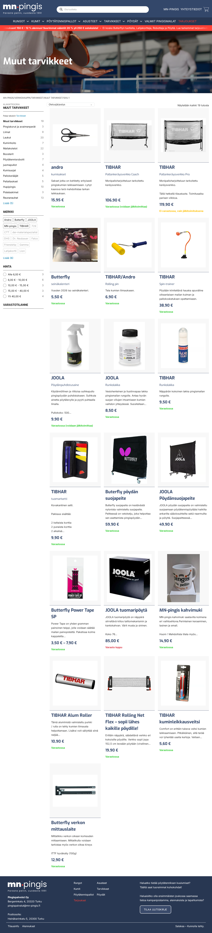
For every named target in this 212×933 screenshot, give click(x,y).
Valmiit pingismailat (160, 21)
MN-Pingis (171, 9)
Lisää (8, 203)
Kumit (35, 21)
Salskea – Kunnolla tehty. (189, 926)
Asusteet (90, 21)
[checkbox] (7, 219)
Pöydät (132, 21)
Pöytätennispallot (62, 21)
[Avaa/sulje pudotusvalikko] (28, 21)
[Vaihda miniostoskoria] (206, 9)
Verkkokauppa (22, 97)
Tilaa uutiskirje (155, 909)
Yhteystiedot (191, 9)
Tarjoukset (187, 21)
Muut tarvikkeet (53, 97)
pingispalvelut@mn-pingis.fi (24, 905)
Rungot (19, 21)
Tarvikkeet (112, 21)
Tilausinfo (13, 926)
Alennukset (28, 926)
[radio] (23, 274)
